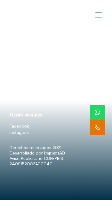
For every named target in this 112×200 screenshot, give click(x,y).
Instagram (19, 132)
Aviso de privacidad (29, 99)
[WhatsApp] (97, 112)
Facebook (19, 126)
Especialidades (24, 53)
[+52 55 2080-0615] (97, 127)
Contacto (19, 72)
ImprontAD (54, 153)
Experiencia (21, 59)
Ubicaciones (21, 66)
